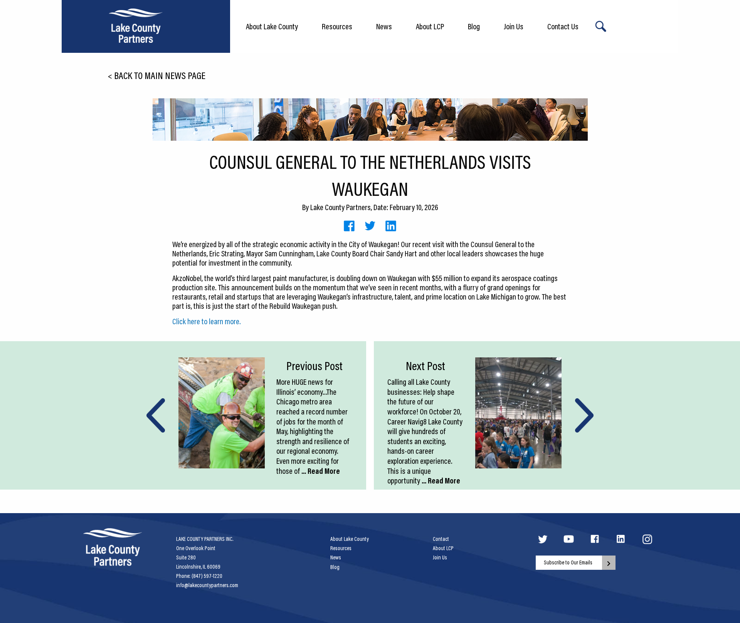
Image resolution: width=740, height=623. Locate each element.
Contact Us (563, 26)
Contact (441, 538)
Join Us (513, 26)
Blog (474, 26)
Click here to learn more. (206, 321)
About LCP (430, 26)
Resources (337, 26)
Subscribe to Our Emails (568, 562)
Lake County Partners (340, 207)
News (384, 26)
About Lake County (272, 26)
